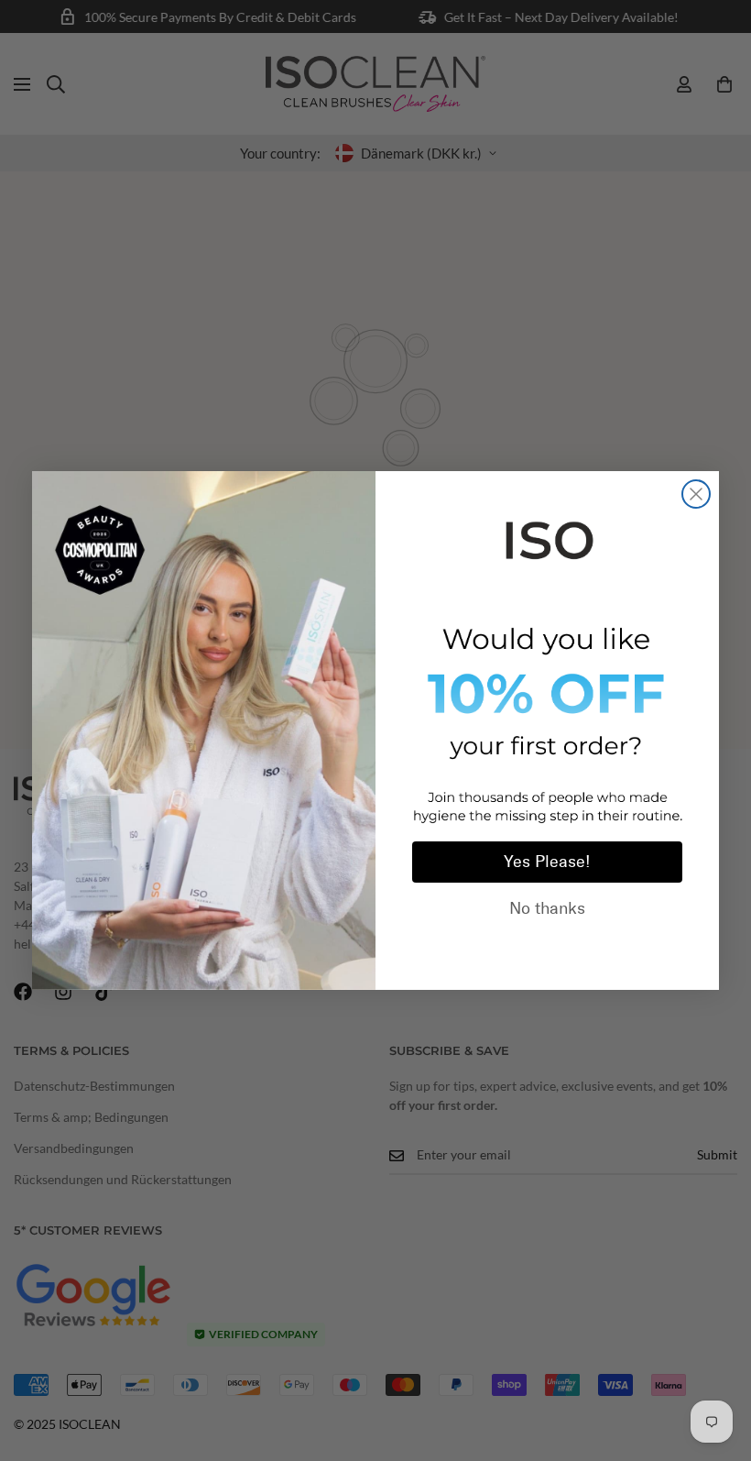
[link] (547, 537)
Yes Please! (547, 861)
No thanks (547, 908)
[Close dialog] (696, 494)
